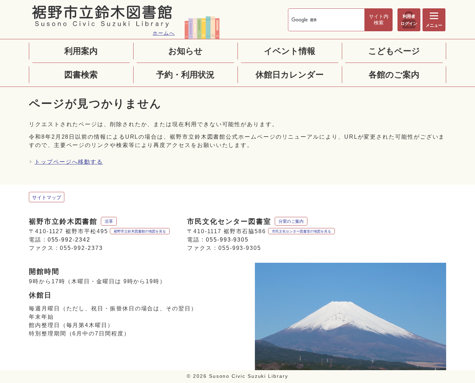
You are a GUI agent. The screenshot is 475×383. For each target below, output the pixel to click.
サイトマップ (46, 197)
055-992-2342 (69, 240)
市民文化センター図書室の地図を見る (301, 231)
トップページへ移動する (68, 162)
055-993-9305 (227, 240)
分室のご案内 (291, 221)
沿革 (109, 221)
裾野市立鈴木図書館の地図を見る (140, 231)
